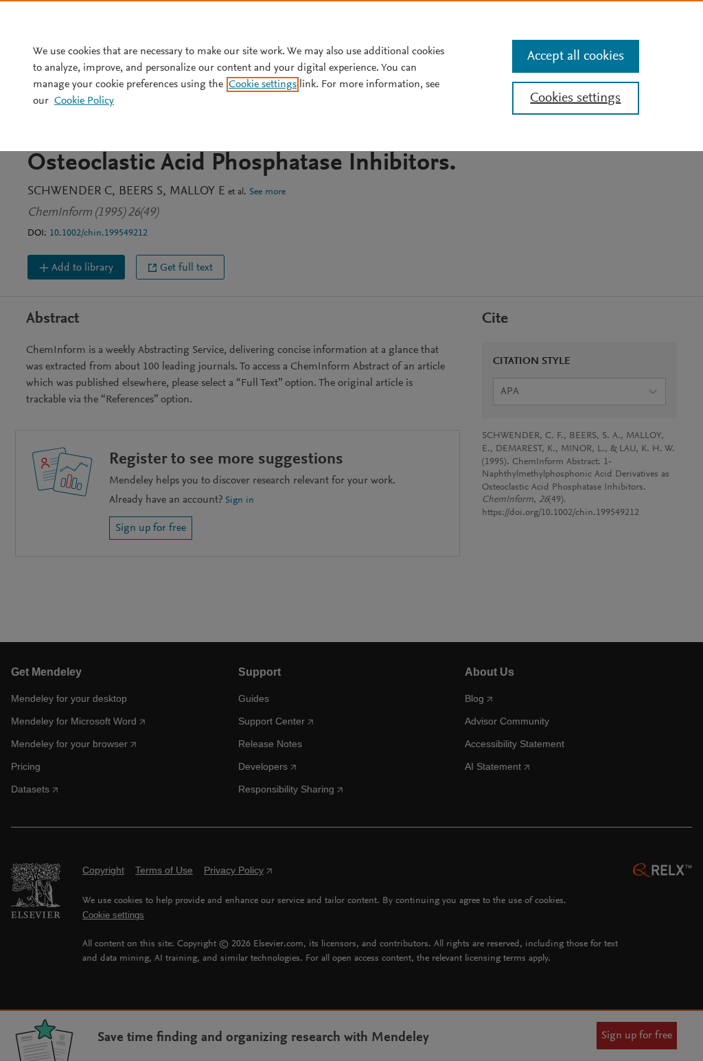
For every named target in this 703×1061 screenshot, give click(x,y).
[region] (351, 75)
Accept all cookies (575, 56)
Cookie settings (263, 84)
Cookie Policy (84, 100)
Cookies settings (575, 98)
